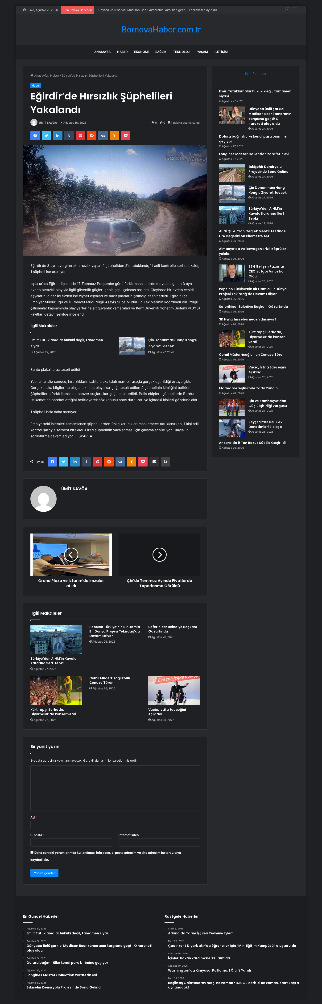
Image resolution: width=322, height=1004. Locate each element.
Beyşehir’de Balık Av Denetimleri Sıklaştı (265, 424)
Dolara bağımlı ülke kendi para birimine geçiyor (130, 10)
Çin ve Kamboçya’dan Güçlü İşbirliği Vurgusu (267, 403)
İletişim (221, 52)
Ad (33, 817)
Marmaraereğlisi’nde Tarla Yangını (249, 388)
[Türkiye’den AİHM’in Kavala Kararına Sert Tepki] (56, 639)
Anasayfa (102, 52)
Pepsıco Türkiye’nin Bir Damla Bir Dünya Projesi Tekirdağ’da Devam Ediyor (114, 631)
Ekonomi (141, 52)
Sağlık (160, 52)
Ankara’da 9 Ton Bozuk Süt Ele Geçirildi (252, 442)
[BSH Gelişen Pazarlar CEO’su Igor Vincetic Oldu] (232, 273)
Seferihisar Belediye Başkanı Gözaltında (172, 629)
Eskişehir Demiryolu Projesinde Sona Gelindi (268, 169)
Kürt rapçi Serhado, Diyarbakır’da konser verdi (53, 711)
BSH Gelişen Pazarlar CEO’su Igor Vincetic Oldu (266, 271)
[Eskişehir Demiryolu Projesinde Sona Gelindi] (232, 173)
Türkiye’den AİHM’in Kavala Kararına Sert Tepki (53, 660)
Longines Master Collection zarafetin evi (254, 154)
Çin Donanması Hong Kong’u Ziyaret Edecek (267, 190)
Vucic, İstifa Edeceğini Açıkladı (167, 711)
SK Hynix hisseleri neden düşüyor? (248, 319)
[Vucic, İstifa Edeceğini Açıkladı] (174, 690)
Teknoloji (181, 52)
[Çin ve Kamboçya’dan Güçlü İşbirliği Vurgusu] (232, 407)
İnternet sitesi (129, 835)
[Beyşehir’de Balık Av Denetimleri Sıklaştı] (232, 428)
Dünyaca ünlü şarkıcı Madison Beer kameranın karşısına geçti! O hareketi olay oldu (269, 116)
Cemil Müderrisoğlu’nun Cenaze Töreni (109, 680)
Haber (122, 52)
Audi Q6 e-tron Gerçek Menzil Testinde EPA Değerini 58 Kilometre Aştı (252, 233)
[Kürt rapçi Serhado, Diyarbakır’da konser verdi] (56, 690)
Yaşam (202, 52)
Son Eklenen (255, 73)
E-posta (37, 835)
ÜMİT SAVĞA (48, 122)
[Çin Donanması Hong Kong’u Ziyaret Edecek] (132, 346)
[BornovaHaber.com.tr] (161, 29)
